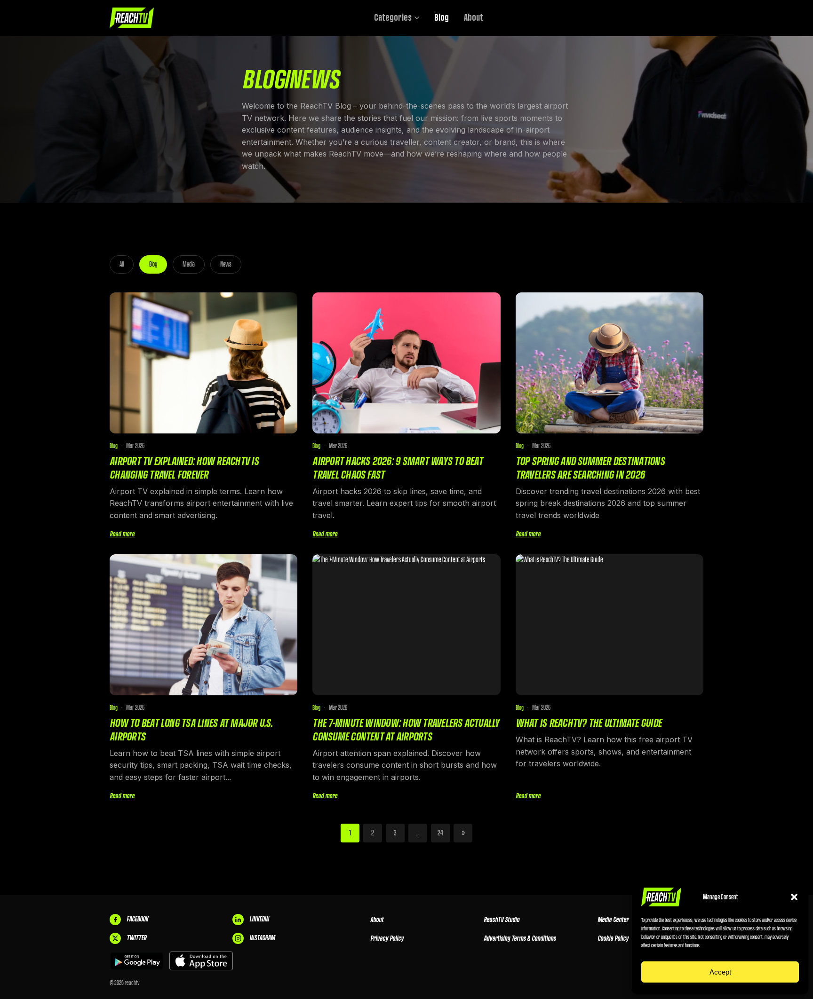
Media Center (613, 919)
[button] (794, 897)
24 (440, 832)
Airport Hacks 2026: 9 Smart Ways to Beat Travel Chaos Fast (397, 467)
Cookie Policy (613, 938)
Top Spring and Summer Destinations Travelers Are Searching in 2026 (590, 467)
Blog (441, 17)
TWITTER (136, 938)
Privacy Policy (387, 938)
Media (189, 264)
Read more (122, 534)
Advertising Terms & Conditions (520, 938)
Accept (720, 972)
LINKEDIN (259, 919)
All (122, 264)
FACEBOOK (137, 919)
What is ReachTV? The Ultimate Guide (589, 723)
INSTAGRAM (262, 938)
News (225, 264)
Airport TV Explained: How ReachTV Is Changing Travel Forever (184, 467)
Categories (393, 17)
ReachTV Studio (501, 919)
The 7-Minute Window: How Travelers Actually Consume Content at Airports (405, 729)
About (473, 17)
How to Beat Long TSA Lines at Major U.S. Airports (191, 729)
